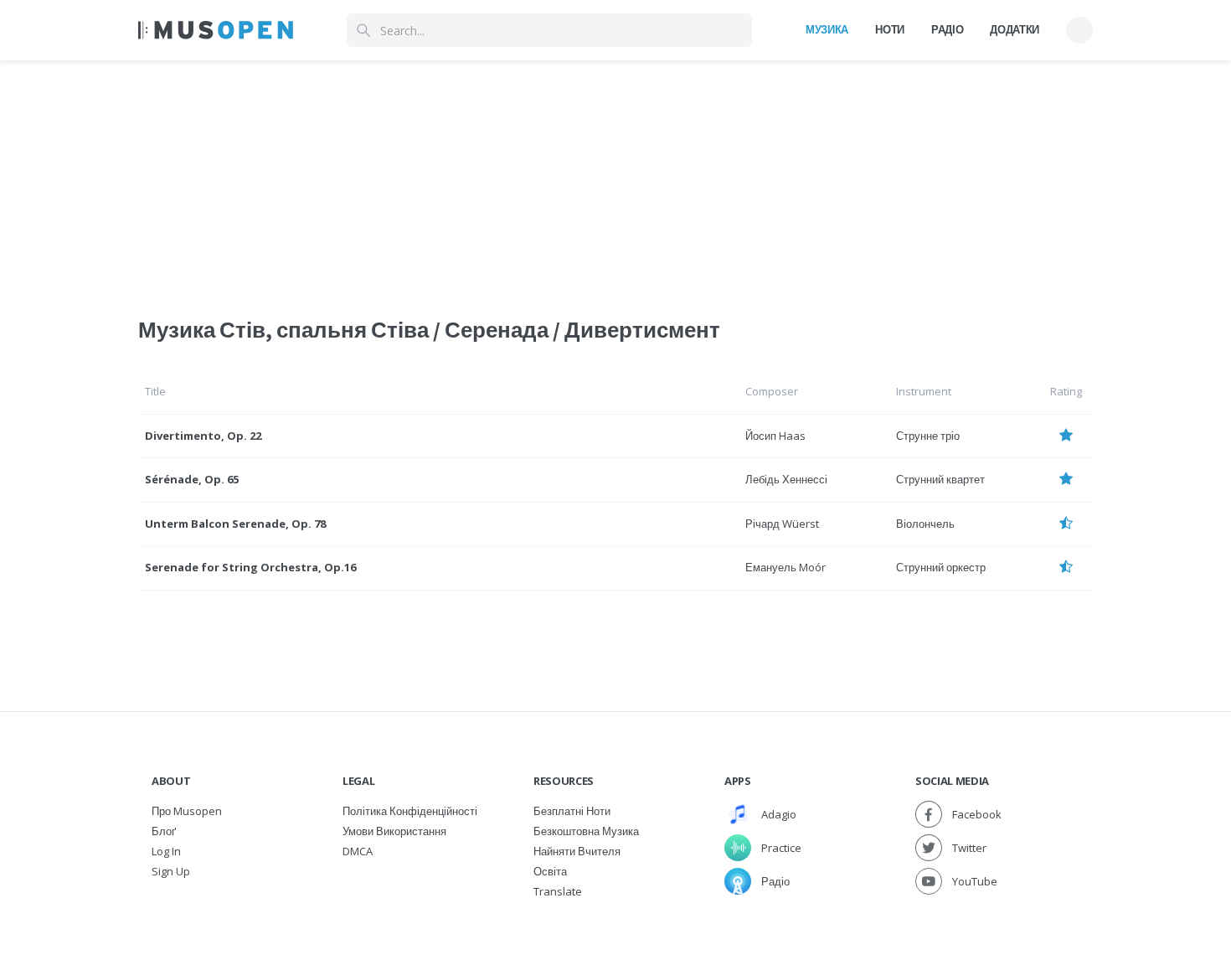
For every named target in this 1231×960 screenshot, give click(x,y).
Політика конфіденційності (410, 810)
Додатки (1014, 29)
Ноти (889, 29)
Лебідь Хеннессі (786, 479)
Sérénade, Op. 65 (192, 479)
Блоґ (164, 831)
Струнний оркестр (941, 567)
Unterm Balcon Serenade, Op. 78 (235, 523)
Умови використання (394, 831)
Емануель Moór (785, 567)
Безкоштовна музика (586, 831)
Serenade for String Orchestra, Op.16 (250, 567)
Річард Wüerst (782, 523)
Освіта (550, 871)
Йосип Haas (775, 435)
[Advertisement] (615, 178)
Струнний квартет (940, 479)
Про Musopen (187, 810)
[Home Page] (215, 30)
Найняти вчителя (577, 851)
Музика (827, 29)
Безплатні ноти (571, 810)
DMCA (358, 851)
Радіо (947, 29)
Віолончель (925, 523)
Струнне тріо (928, 435)
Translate (557, 891)
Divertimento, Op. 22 (203, 435)
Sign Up (171, 871)
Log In (166, 851)
